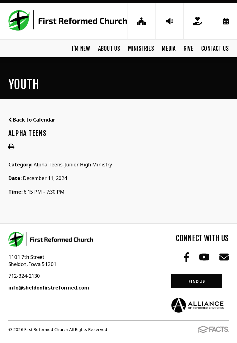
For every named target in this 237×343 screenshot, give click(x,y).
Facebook (186, 257)
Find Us (197, 281)
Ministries (141, 48)
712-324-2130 (24, 275)
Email (224, 257)
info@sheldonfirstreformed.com (48, 287)
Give (188, 48)
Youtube (204, 257)
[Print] (11, 147)
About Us (109, 48)
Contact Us (215, 48)
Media (169, 48)
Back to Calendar (33, 119)
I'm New (81, 48)
